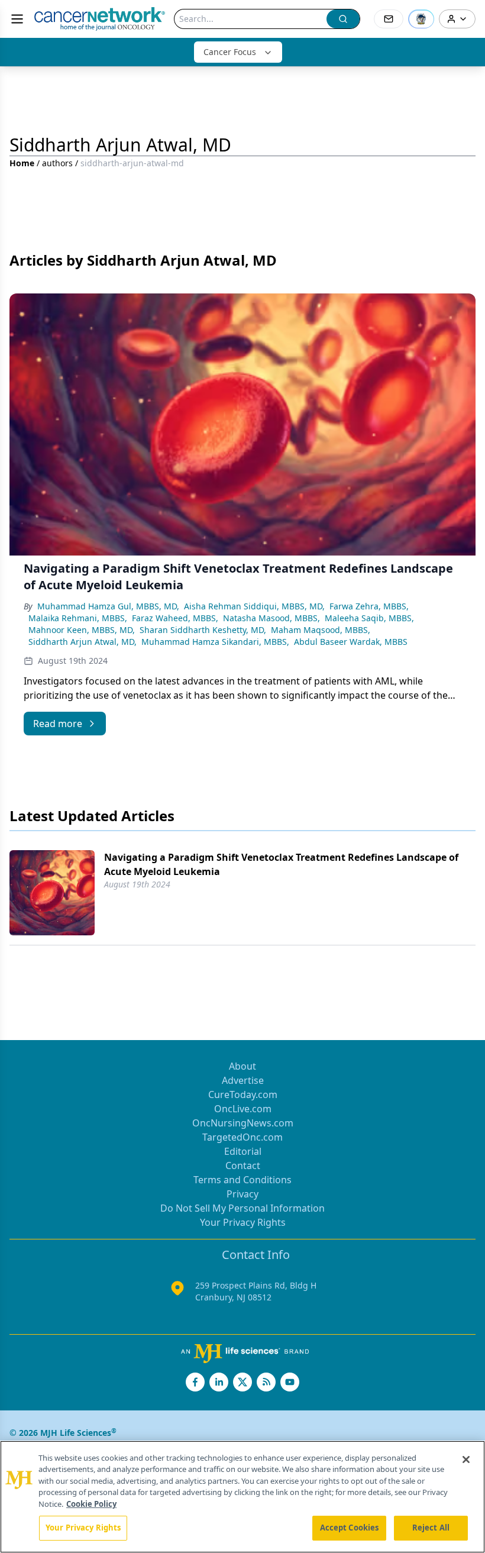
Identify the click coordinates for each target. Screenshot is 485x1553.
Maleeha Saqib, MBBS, (369, 618)
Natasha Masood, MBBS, (271, 618)
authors (57, 163)
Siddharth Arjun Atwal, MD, (82, 641)
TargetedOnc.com (242, 1137)
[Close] (466, 1460)
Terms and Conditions (242, 1179)
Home (21, 163)
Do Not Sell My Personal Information (242, 1208)
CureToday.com (242, 1094)
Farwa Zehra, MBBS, (369, 606)
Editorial (242, 1151)
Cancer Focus (229, 51)
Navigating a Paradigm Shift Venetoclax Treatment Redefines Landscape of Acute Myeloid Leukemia (281, 864)
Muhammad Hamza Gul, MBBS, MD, (108, 606)
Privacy (242, 1193)
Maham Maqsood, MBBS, (320, 629)
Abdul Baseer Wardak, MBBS (351, 641)
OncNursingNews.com (242, 1122)
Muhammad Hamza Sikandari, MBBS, (215, 641)
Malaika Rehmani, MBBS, (77, 618)
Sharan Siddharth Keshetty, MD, (203, 629)
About (242, 1066)
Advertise (243, 1080)
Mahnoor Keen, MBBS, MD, (81, 629)
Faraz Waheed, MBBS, (175, 618)
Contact (242, 1165)
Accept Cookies (349, 1527)
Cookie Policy (91, 1504)
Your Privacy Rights (243, 1222)
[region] (242, 1497)
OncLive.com (242, 1108)
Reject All (431, 1527)
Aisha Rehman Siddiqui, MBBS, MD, (254, 606)
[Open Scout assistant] (421, 18)
